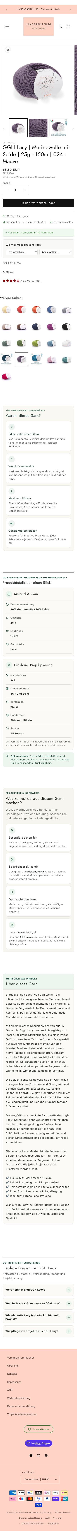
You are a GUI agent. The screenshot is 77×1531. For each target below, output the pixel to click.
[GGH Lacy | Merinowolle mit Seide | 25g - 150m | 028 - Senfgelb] (6, 310)
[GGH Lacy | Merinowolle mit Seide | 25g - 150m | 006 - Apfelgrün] (36, 343)
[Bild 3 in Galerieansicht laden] (58, 128)
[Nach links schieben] (4, 129)
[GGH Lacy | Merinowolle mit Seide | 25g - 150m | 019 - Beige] (6, 326)
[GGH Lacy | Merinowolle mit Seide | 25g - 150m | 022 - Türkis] (36, 359)
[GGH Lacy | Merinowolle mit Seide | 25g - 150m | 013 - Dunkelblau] (36, 326)
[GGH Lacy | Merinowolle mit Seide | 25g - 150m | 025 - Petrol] (6, 359)
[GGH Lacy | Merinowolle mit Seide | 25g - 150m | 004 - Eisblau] (51, 343)
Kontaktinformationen (32, 1523)
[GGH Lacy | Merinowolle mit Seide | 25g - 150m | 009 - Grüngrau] (6, 343)
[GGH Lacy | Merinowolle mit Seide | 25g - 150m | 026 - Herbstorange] (36, 310)
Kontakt (12, 1373)
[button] (7, 26)
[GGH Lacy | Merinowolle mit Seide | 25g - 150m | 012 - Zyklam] (51, 326)
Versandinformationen (21, 1357)
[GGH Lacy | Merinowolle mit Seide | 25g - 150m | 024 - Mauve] (21, 359)
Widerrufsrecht (63, 1512)
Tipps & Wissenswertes (22, 1414)
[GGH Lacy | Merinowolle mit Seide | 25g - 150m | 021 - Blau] (51, 310)
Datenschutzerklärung (21, 1406)
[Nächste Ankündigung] (70, 9)
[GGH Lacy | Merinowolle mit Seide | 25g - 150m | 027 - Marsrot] (21, 310)
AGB (10, 1390)
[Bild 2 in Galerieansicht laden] (38, 128)
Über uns (13, 1365)
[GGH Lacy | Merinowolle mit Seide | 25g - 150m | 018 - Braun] (21, 326)
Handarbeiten (23, 1512)
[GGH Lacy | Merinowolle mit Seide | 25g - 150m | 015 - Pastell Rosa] (51, 359)
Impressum (14, 1381)
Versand (20, 177)
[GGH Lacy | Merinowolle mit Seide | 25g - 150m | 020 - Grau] (66, 310)
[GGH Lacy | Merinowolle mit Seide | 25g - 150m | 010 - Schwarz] (66, 326)
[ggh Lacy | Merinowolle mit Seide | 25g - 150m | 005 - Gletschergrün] (66, 359)
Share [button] (10, 272)
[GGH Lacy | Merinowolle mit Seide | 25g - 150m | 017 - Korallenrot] (6, 376)
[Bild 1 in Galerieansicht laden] (18, 128)
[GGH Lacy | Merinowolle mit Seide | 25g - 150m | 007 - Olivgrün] (21, 343)
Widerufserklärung (18, 1398)
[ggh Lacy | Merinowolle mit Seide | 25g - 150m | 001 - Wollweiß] (66, 343)
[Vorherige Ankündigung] (7, 9)
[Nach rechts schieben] (73, 129)
